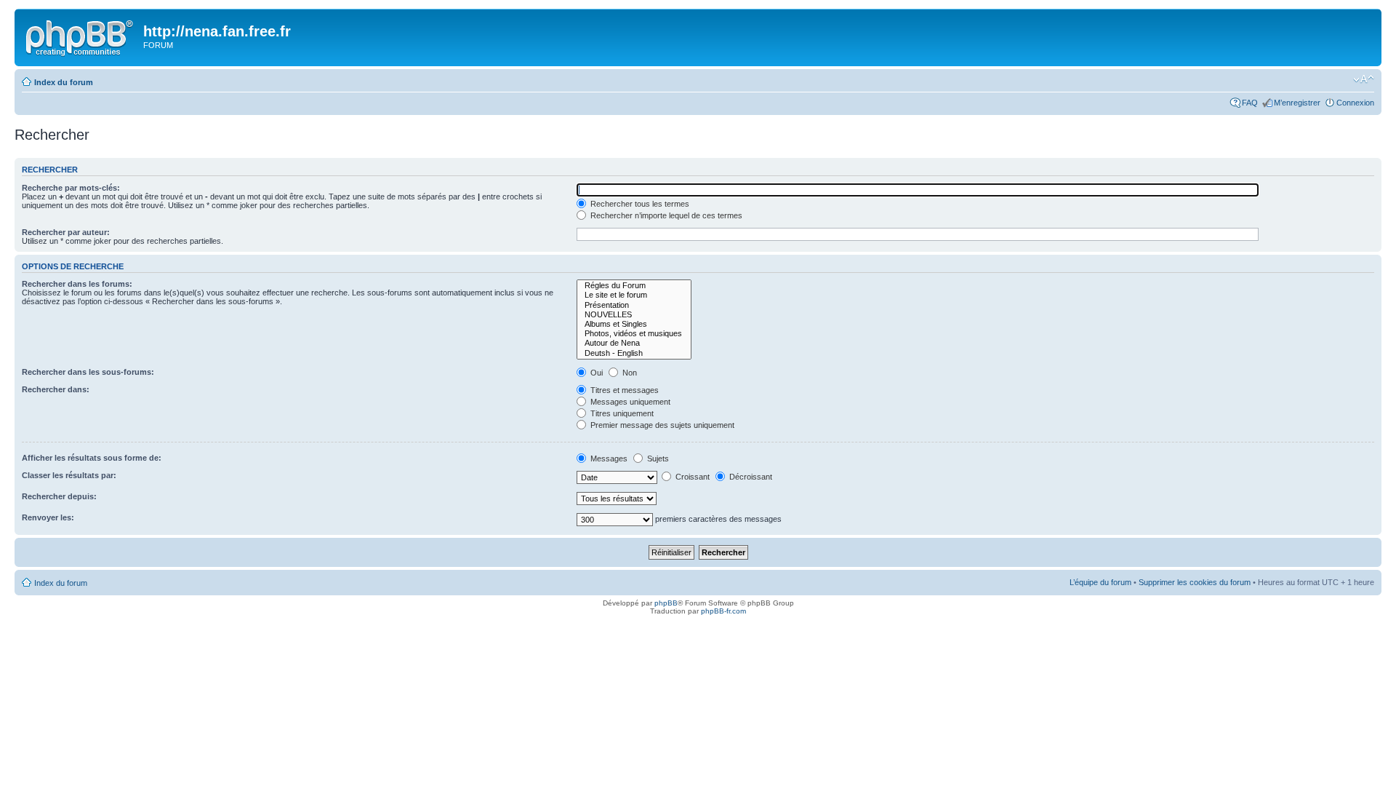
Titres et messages (623, 390)
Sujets (657, 458)
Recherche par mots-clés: (71, 187)
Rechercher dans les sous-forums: (88, 372)
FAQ (1250, 102)
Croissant (691, 476)
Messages (607, 458)
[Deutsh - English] (634, 353)
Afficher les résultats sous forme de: (91, 457)
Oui (595, 372)
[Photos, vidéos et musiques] (634, 333)
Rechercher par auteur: (66, 232)
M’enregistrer (1297, 102)
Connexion (1355, 102)
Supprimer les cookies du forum (1195, 582)
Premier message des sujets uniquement (661, 425)
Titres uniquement (621, 413)
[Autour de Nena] (634, 343)
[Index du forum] (80, 35)
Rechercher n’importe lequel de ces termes (665, 215)
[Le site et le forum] (634, 295)
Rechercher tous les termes (638, 203)
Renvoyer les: (48, 517)
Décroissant (749, 476)
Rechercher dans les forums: (77, 283)
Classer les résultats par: (69, 475)
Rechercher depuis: (59, 496)
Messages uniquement (629, 401)
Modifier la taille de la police (1363, 79)
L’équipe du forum (1100, 582)
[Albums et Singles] (634, 324)
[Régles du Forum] (634, 285)
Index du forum (63, 82)
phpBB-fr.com (723, 611)
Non (628, 372)
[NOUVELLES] (634, 314)
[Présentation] (634, 305)
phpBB (666, 603)
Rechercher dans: (55, 389)
